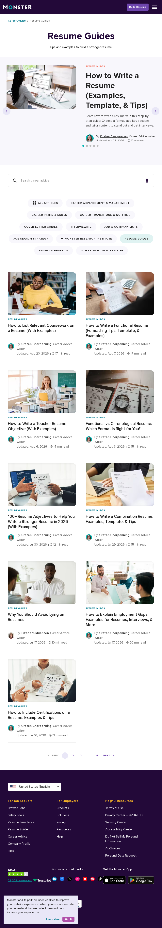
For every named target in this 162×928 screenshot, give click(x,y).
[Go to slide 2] (87, 146)
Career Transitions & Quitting (105, 215)
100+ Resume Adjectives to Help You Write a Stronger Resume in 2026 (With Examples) (41, 521)
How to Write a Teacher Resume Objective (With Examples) (37, 426)
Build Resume (137, 7)
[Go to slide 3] (90, 146)
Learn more (53, 919)
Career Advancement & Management (100, 203)
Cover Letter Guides (41, 226)
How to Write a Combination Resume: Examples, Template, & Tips (119, 519)
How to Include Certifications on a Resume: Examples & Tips (39, 715)
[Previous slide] (6, 111)
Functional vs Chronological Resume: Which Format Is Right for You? (119, 426)
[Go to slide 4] (94, 146)
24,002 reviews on (20, 880)
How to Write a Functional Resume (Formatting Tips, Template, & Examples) (117, 330)
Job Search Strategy (30, 238)
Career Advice (17, 20)
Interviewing (81, 226)
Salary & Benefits (53, 250)
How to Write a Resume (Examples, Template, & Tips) (117, 90)
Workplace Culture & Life (102, 250)
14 (96, 755)
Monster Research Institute (88, 238)
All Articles (48, 203)
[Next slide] (155, 111)
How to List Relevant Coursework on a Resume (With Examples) (41, 328)
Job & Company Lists (121, 226)
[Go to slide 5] (98, 146)
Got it (68, 919)
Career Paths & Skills (49, 215)
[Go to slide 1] (83, 146)
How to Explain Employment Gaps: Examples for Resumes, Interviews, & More (119, 619)
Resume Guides (137, 238)
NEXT (106, 755)
